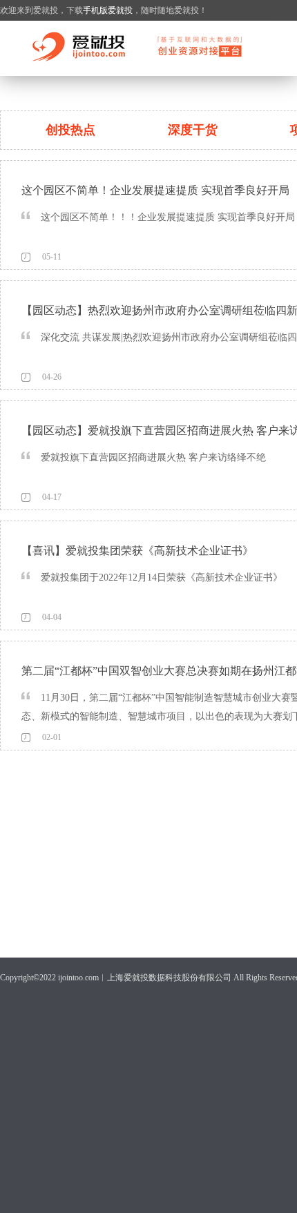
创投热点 (70, 130)
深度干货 (193, 130)
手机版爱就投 (108, 10)
